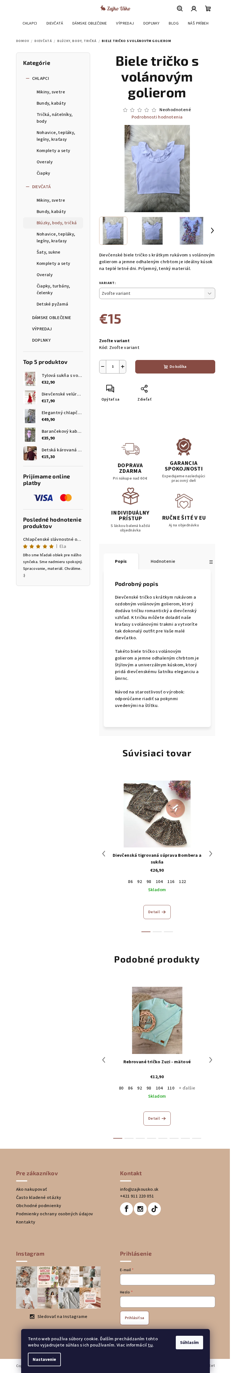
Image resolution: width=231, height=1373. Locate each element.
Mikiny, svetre (51, 92)
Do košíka (178, 367)
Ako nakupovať (31, 1189)
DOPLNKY (41, 340)
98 (148, 881)
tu (150, 1345)
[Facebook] (126, 1208)
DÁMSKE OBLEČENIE (51, 318)
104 (159, 881)
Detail (154, 912)
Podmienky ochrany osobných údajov (54, 1214)
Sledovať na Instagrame (62, 1316)
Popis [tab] (121, 561)
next (210, 853)
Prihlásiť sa (134, 1318)
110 (170, 1088)
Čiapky (43, 173)
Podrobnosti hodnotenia (157, 117)
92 (139, 881)
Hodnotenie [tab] (163, 561)
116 (170, 881)
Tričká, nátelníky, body (55, 117)
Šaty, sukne (49, 252)
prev (103, 853)
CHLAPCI (40, 78)
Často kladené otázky (38, 1197)
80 (121, 1088)
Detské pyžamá (52, 304)
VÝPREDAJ (42, 329)
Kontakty (25, 1222)
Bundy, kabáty (51, 103)
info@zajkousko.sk (139, 1189)
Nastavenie (44, 1359)
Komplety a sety (53, 151)
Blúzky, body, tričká (57, 223)
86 (130, 881)
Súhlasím (189, 1342)
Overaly (45, 162)
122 (182, 881)
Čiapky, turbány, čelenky (53, 289)
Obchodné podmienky (38, 1206)
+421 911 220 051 (137, 1196)
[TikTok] (154, 1208)
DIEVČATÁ (41, 187)
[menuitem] (30, 23)
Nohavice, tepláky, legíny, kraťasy (56, 135)
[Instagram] (140, 1208)
